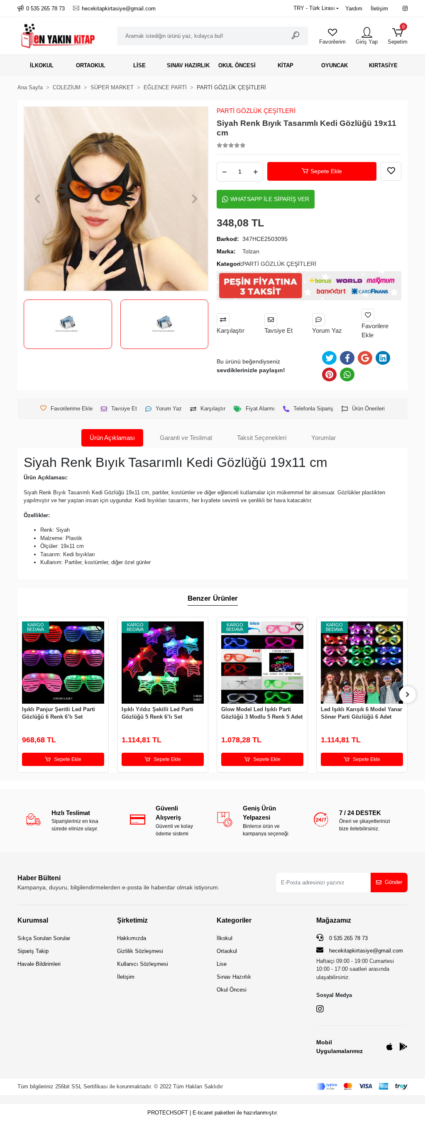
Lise (222, 964)
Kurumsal (32, 920)
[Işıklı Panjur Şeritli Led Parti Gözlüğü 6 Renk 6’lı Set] (63, 662)
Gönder (393, 882)
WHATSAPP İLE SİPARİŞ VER (269, 199)
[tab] (112, 438)
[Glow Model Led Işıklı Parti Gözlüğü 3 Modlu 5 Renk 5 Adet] (262, 662)
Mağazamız (333, 920)
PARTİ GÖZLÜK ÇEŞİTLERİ (256, 110)
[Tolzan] (164, 324)
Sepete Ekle (326, 171)
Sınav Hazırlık (234, 977)
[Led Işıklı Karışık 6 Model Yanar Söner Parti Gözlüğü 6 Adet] (362, 662)
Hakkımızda (131, 938)
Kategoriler (234, 920)
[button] (398, 36)
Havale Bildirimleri (39, 964)
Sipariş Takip (33, 951)
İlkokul (224, 938)
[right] (407, 694)
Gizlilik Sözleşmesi (140, 951)
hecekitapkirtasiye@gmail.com (366, 951)
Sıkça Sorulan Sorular (43, 938)
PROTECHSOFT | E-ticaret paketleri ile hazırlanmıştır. (212, 1113)
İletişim (379, 8)
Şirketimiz (132, 920)
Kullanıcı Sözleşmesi (142, 964)
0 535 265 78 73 (347, 938)
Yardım (353, 8)
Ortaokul (227, 951)
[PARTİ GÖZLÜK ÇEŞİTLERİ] (68, 324)
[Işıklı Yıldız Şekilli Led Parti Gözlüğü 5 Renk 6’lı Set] (163, 662)
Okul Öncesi (232, 990)
